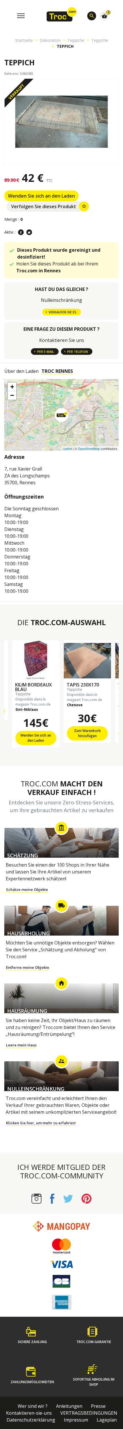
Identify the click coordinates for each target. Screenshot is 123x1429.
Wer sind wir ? (32, 1406)
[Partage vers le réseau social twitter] (29, 232)
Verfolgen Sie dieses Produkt (49, 206)
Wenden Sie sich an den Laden (41, 196)
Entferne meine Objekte (27, 967)
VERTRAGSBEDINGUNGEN (88, 1413)
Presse (98, 1406)
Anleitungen (69, 1406)
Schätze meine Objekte (27, 889)
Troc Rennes (57, 371)
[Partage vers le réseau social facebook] (21, 232)
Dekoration (50, 40)
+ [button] (12, 386)
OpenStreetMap (89, 448)
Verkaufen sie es (62, 312)
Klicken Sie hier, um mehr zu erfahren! (41, 1122)
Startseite (24, 40)
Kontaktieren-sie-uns (29, 1413)
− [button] (12, 395)
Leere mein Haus (21, 1045)
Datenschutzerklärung (31, 1420)
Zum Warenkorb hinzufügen (87, 733)
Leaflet (67, 448)
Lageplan (107, 1420)
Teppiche (76, 40)
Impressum (76, 1420)
